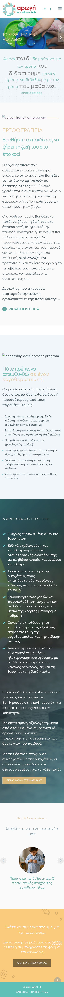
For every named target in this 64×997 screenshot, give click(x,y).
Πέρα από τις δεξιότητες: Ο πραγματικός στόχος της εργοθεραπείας (32, 883)
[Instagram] (45, 9)
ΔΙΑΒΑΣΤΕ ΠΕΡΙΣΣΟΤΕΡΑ (24, 309)
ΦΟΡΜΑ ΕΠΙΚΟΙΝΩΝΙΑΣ (32, 963)
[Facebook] (50, 9)
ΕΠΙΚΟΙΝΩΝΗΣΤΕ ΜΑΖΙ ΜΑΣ (24, 780)
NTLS (44, 992)
